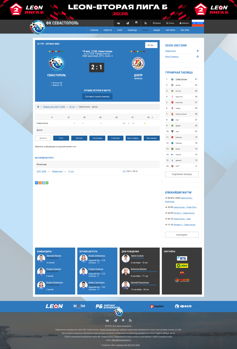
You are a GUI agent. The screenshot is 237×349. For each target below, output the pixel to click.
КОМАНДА (132, 30)
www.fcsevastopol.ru (109, 329)
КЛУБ (119, 30)
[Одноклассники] (40, 182)
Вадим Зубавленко (54, 282)
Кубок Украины (171, 56)
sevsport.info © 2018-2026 (128, 345)
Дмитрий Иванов (53, 255)
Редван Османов (53, 269)
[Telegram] (43, 182)
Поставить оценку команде (97, 96)
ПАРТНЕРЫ (170, 30)
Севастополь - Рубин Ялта (184, 207)
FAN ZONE (185, 30)
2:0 (124, 171)
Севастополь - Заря (182, 219)
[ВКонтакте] (36, 182)
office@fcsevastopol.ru (121, 340)
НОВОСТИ (108, 30)
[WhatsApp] (46, 182)
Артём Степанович (97, 282)
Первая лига (57, 171)
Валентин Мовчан (139, 269)
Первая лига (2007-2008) (54, 107)
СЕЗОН (145, 30)
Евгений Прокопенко (140, 282)
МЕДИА (157, 30)
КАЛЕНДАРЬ (181, 235)
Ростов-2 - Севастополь (184, 213)
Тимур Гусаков (137, 255)
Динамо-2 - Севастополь (184, 224)
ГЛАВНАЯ (94, 30)
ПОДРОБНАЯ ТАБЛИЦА (182, 174)
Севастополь (181, 79)
